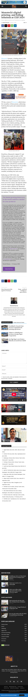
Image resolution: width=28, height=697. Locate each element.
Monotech (4, 58)
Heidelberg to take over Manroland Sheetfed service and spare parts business (17, 577)
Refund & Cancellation (14, 688)
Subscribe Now (9, 269)
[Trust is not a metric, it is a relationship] (4, 584)
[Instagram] (10, 681)
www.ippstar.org (7, 259)
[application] (14, 394)
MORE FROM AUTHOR (18, 322)
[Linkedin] (15, 25)
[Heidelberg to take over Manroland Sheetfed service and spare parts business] (4, 577)
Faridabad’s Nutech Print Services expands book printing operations (16, 327)
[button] (2, 6)
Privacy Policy (20, 686)
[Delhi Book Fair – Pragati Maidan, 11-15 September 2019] (4, 608)
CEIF (9, 9)
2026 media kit (13, 248)
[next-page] (4, 346)
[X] (5, 25)
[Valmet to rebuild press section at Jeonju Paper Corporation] (4, 334)
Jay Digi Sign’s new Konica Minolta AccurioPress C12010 (17, 339)
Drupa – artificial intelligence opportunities (22, 291)
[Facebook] (2, 25)
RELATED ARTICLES (7, 322)
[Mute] (22, 400)
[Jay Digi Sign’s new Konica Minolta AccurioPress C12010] (4, 340)
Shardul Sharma (6, 22)
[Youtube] (21, 681)
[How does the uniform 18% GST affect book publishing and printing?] (4, 615)
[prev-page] (2, 346)
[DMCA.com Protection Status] (5, 645)
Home (2, 9)
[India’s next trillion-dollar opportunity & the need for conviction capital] (4, 591)
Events (6, 9)
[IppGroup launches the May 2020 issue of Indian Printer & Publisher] (4, 602)
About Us (6, 686)
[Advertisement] (14, 520)
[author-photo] (14, 303)
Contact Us (22, 688)
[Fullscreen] (25, 400)
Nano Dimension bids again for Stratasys (6, 290)
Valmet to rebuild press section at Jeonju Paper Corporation (15, 334)
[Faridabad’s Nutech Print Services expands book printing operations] (4, 327)
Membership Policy (12, 686)
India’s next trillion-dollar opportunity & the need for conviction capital (15, 591)
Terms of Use (6, 688)
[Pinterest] (9, 25)
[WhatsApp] (12, 25)
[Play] (3, 400)
